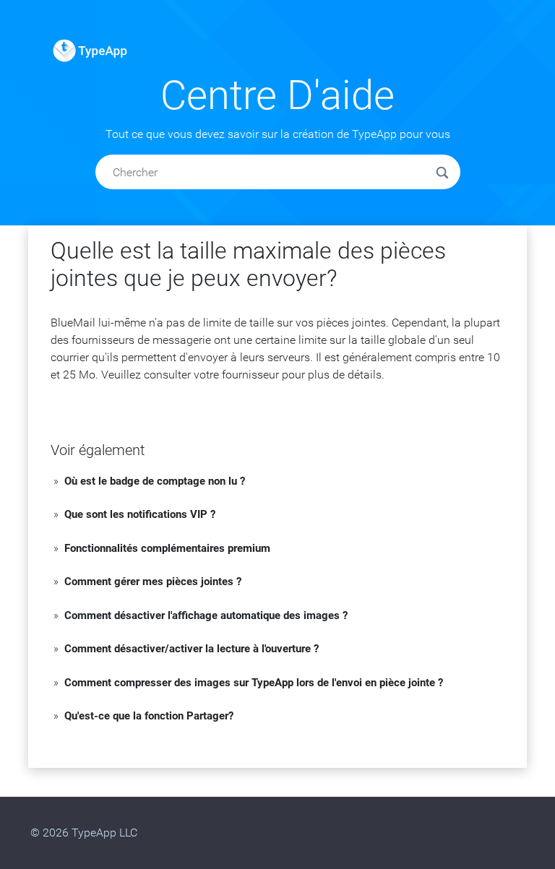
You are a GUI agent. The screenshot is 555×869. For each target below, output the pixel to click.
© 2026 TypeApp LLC (83, 832)
